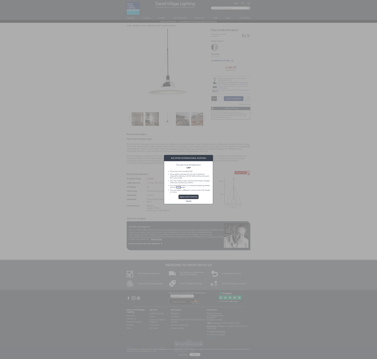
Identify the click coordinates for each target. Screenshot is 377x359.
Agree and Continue (188, 197)
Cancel (188, 201)
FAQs (179, 187)
